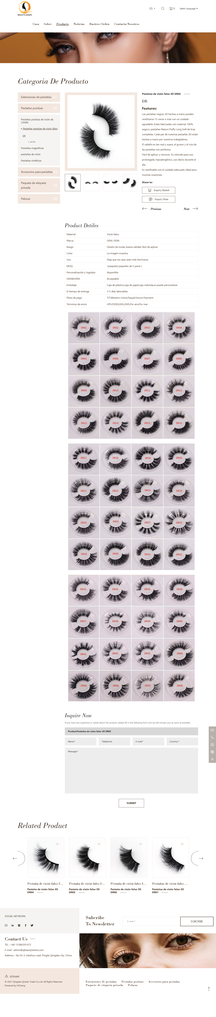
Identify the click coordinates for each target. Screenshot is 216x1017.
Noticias (79, 24)
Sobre (48, 24)
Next (186, 209)
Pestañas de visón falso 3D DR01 (129, 883)
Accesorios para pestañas (39, 172)
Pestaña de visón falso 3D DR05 (45, 883)
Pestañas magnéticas (32, 148)
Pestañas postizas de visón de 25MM (37, 121)
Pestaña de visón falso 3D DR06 (87, 883)
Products (62, 24)
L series (31, 141)
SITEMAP (14, 976)
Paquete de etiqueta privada (39, 185)
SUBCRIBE (197, 921)
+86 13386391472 (20, 944)
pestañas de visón (30, 154)
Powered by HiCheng (15, 985)
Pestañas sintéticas (31, 160)
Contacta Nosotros (126, 24)
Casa (36, 24)
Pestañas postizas (39, 108)
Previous (156, 209)
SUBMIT (131, 803)
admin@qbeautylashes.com (28, 950)
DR (24, 136)
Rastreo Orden (99, 24)
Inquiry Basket (161, 190)
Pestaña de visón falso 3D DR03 (170, 883)
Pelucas (39, 198)
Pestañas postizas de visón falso (40, 128)
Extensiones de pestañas (39, 97)
